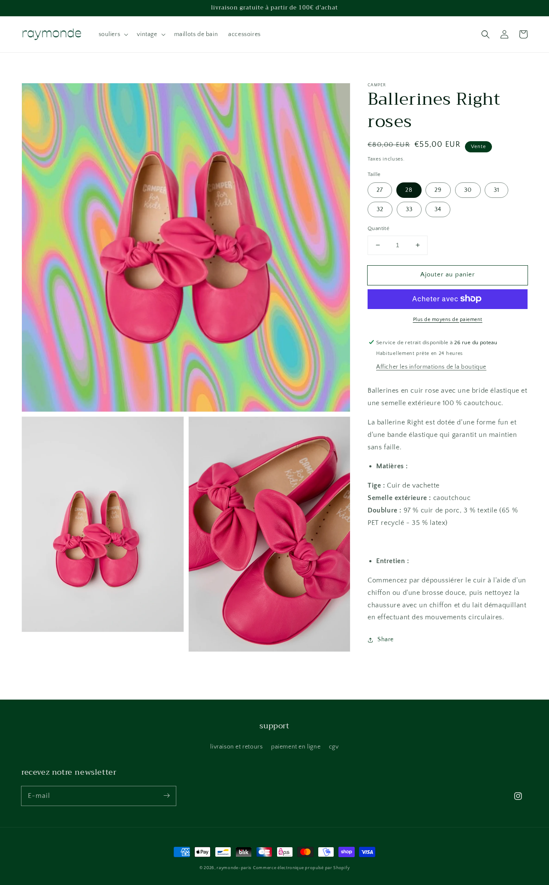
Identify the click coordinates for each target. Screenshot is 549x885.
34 (437, 209)
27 (380, 190)
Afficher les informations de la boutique (431, 367)
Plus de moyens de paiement (448, 319)
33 (409, 209)
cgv (334, 746)
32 (380, 209)
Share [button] (385, 639)
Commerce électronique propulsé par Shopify (301, 868)
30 (468, 190)
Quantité (378, 228)
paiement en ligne (295, 746)
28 (409, 190)
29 (438, 190)
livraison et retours (236, 746)
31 (496, 190)
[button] (113, 34)
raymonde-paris (234, 868)
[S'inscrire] (166, 795)
